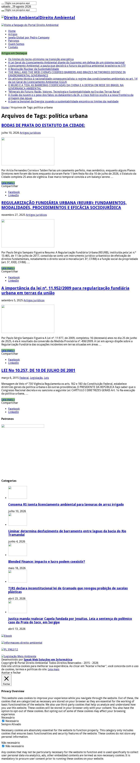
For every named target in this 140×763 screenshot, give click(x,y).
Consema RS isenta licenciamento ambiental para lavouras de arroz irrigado (66, 504)
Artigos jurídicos (30, 132)
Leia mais (53, 669)
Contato (13, 47)
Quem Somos (16, 44)
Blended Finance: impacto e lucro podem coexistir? (46, 561)
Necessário (12, 721)
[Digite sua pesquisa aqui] (2, 3)
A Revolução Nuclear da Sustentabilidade (33, 69)
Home (12, 31)
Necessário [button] (8, 717)
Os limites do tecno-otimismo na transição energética (41, 59)
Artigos (12, 34)
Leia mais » (8, 183)
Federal (24, 377)
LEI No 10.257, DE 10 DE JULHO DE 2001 (38, 370)
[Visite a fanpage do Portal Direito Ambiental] (30, 25)
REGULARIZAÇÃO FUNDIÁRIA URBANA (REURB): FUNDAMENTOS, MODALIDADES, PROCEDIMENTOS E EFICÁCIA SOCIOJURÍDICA (64, 205)
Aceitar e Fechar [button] (11, 672)
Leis (46, 377)
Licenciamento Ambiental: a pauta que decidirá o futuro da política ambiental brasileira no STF (67, 65)
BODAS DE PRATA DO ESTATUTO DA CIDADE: (43, 125)
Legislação (36, 377)
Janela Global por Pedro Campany (29, 37)
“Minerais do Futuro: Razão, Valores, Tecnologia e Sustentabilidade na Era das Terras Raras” (64, 91)
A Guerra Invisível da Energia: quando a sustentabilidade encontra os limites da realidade (63, 101)
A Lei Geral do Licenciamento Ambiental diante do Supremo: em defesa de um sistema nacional (66, 62)
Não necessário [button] (10, 742)
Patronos (13, 40)
